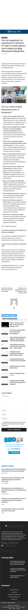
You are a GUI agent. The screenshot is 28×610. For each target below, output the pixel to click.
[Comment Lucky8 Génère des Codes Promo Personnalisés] (5, 331)
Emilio (2, 512)
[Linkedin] (6, 278)
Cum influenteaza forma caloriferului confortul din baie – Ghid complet (17, 346)
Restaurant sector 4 (10, 109)
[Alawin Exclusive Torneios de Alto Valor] (5, 368)
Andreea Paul (4, 473)
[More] (20, 278)
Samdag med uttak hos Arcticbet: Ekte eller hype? (18, 360)
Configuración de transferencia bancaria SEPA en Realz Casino (17, 353)
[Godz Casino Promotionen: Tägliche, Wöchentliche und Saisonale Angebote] (5, 339)
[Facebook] (2, 278)
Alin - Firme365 (4, 483)
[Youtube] (14, 550)
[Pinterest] (13, 278)
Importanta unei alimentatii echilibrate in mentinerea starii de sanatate (18, 570)
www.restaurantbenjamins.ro (9, 269)
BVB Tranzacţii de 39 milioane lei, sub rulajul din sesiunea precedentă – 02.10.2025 (12, 479)
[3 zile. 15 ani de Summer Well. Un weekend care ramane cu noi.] (5, 324)
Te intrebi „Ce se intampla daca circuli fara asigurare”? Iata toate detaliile (21, 290)
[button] (25, 32)
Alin (6, 53)
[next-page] (5, 388)
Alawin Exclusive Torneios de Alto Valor (17, 367)
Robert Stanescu (5, 493)
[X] (16, 278)
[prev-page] (2, 388)
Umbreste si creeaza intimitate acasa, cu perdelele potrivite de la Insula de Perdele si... (13, 500)
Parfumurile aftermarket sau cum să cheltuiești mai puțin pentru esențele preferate (17, 563)
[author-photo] (14, 305)
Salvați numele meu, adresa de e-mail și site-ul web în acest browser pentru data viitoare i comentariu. (13, 424)
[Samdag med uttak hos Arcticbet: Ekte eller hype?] (5, 360)
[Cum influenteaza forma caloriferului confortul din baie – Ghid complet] (5, 346)
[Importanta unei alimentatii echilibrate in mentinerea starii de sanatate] (5, 570)
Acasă (2, 35)
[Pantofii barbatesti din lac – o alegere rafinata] (5, 577)
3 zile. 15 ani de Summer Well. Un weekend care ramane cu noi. (17, 324)
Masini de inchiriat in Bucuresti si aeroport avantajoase (7, 289)
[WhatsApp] (9, 278)
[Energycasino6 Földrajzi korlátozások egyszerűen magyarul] (5, 382)
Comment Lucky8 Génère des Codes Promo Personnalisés (17, 331)
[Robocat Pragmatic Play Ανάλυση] (5, 375)
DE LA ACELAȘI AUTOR (9, 319)
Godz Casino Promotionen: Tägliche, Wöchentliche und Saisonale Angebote (18, 339)
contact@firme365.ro (13, 543)
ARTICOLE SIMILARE (9, 316)
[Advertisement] (14, 15)
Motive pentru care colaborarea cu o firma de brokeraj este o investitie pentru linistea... (13, 490)
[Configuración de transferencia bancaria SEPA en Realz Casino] (5, 353)
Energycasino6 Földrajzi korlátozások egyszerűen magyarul (17, 382)
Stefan (2, 504)
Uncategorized (9, 35)
